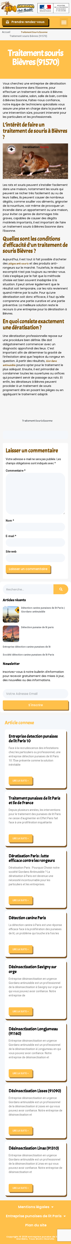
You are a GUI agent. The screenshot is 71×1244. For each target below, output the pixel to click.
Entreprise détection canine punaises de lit (26, 647)
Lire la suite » (21, 780)
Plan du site (36, 1225)
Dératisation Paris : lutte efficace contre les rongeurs (32, 858)
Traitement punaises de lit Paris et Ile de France (34, 800)
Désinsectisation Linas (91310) (34, 1148)
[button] (64, 22)
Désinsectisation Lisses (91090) (35, 1090)
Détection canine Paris (27, 917)
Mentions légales (33, 1206)
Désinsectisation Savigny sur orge (33, 969)
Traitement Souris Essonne (34, 32)
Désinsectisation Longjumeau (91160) (33, 1031)
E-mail (11, 536)
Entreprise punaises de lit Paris (34, 1215)
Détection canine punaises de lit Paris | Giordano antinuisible (43, 609)
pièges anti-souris (18, 263)
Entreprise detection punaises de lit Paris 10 (33, 738)
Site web (11, 552)
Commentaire (15, 471)
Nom (10, 521)
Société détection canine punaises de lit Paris (28, 655)
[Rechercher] (60, 589)
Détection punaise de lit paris (37, 627)
